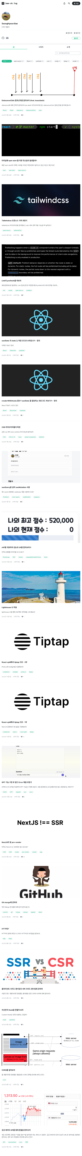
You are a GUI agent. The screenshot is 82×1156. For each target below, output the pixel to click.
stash (40, 912)
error (31, 792)
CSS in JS (12, 437)
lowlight (15, 672)
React (30, 61)
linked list (13, 350)
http (4, 938)
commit (5, 912)
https (10, 938)
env (25, 792)
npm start (12, 170)
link (4, 290)
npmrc (15, 732)
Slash (11, 110)
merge (18, 912)
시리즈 (41, 47)
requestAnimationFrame (33, 557)
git (11, 912)
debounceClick (31, 110)
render (76, 61)
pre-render (25, 852)
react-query (16, 497)
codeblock (6, 672)
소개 (68, 47)
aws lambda (12, 1142)
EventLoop (6, 557)
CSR (4, 852)
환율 (26, 1142)
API (4, 1142)
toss (40, 110)
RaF (14, 557)
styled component (30, 437)
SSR (10, 852)
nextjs (57, 61)
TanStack (6, 497)
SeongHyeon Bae (10, 23)
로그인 (76, 3)
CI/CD (5, 792)
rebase (25, 912)
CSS (4, 437)
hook (4, 1020)
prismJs (23, 672)
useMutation (26, 497)
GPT (11, 792)
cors (49, 61)
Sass (19, 437)
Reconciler (13, 410)
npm (4, 170)
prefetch (29, 290)
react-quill (23, 732)
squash (33, 912)
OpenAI (18, 792)
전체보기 (7, 61)
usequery (37, 497)
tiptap (66, 61)
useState (39, 61)
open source (18, 61)
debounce (20, 110)
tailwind (41, 437)
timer (45, 557)
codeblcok (6, 732)
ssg (41, 852)
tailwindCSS (17, 230)
